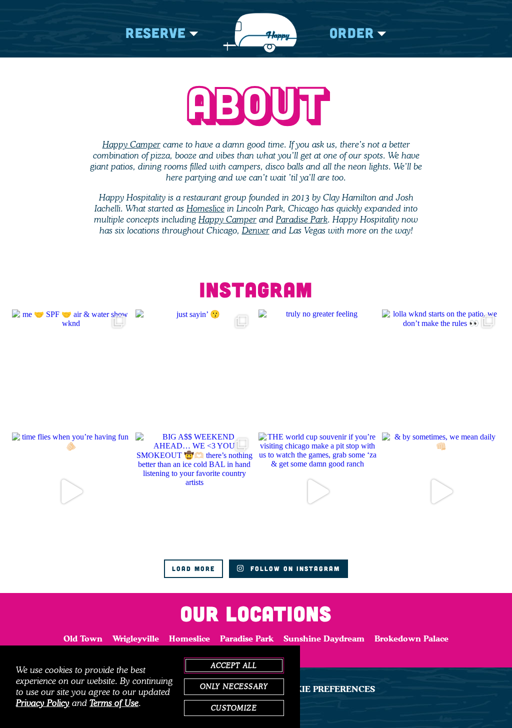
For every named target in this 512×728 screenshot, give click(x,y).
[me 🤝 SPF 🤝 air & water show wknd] (71, 369)
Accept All (234, 665)
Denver (256, 230)
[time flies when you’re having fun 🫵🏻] (71, 491)
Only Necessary (234, 686)
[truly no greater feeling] (317, 369)
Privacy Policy (43, 703)
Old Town (83, 639)
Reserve (156, 32)
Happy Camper (131, 144)
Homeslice (205, 208)
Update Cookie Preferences (307, 689)
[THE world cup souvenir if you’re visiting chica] (317, 491)
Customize (233, 708)
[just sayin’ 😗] (195, 369)
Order (352, 32)
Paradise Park (302, 219)
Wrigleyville (135, 639)
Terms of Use (114, 703)
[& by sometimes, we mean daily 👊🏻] (441, 491)
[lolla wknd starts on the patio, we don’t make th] (441, 369)
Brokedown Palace (411, 639)
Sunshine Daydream (324, 639)
